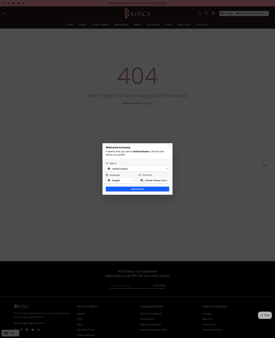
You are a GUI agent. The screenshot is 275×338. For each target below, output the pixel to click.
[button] (137, 169)
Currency (147, 175)
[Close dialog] (169, 145)
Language (114, 175)
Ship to (112, 163)
